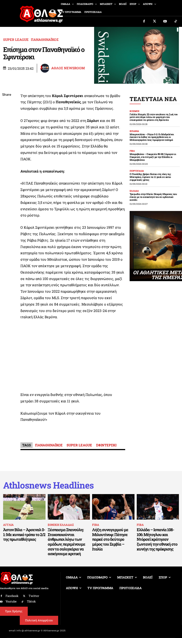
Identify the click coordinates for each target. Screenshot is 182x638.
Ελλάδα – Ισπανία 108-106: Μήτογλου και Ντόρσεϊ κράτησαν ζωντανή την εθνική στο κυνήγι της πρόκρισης (157, 539)
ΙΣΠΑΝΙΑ (134, 131)
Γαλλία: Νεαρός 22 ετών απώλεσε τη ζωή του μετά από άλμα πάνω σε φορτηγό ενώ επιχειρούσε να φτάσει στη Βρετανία (154, 117)
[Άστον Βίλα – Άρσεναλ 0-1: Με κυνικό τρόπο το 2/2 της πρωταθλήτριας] (24, 506)
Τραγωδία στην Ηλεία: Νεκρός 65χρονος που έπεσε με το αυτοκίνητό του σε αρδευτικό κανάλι (153, 196)
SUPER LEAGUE (16, 39)
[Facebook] (144, 21)
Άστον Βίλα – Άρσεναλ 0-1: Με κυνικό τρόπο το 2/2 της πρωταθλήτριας (24, 534)
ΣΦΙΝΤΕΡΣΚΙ (106, 445)
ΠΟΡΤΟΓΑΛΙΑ (137, 171)
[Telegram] (6, 147)
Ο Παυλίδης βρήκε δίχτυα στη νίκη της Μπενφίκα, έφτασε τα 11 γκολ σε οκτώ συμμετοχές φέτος (150, 176)
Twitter (34, 596)
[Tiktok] (176, 21)
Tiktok (31, 601)
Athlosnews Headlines (48, 485)
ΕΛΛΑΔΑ (134, 191)
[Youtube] (165, 21)
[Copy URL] (6, 157)
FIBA (132, 151)
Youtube (11, 601)
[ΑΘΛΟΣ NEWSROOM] (45, 68)
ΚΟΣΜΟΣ (134, 111)
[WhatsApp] (6, 126)
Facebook (12, 596)
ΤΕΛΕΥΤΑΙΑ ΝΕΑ (153, 99)
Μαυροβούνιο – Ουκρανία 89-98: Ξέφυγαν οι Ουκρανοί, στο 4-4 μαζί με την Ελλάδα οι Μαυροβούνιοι (153, 156)
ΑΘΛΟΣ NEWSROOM (68, 68)
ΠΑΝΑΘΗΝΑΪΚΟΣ (45, 39)
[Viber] (6, 136)
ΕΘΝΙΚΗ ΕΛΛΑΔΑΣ (61, 525)
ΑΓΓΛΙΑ (8, 525)
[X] (6, 115)
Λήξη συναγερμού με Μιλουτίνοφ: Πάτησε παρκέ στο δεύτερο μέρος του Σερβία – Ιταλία (110, 539)
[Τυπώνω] (6, 168)
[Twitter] (154, 21)
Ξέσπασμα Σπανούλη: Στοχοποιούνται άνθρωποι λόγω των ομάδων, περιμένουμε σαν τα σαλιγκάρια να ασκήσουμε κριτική (66, 541)
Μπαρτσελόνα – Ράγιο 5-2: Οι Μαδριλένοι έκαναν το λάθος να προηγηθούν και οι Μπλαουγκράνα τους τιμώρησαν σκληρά (152, 137)
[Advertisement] (72, 357)
